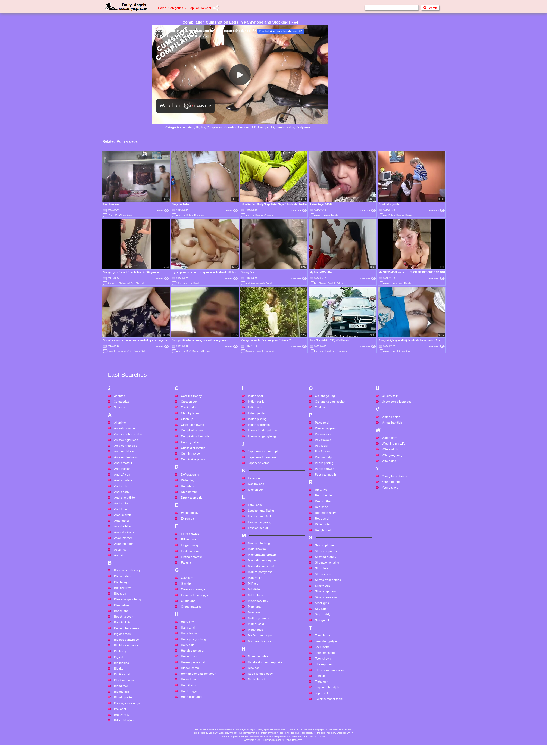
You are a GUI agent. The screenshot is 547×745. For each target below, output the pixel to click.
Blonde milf (121, 691)
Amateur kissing (125, 451)
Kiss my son (256, 484)
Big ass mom (123, 634)
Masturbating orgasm (262, 554)
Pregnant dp (323, 457)
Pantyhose (303, 127)
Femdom (244, 127)
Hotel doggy (189, 691)
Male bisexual (257, 549)
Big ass (259, 215)
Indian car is (256, 401)
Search (431, 8)
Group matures (191, 606)
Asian (327, 215)
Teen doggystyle (326, 641)
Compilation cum (192, 430)
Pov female (322, 451)
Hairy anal (188, 627)
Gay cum (187, 577)
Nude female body (260, 673)
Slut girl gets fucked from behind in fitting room (131, 272)
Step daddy (322, 614)
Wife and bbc (391, 449)
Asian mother (123, 538)
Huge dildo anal (191, 696)
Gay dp (186, 583)
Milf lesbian (255, 595)
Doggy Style (140, 351)
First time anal (190, 551)
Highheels (278, 127)
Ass (385, 215)
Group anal (188, 600)
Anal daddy (121, 491)
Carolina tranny (191, 396)
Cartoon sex (189, 401)
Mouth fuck (255, 629)
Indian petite (256, 413)
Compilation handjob (195, 436)
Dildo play (187, 480)
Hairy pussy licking (193, 639)
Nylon (290, 127)
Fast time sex (111, 204)
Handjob (263, 127)
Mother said (256, 624)
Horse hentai (189, 679)
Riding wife (322, 524)
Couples (268, 215)
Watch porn (389, 437)
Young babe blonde (395, 476)
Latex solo (255, 504)
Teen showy (323, 658)
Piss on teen (323, 434)
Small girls (322, 603)
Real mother (323, 501)
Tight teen (321, 681)
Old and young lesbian (330, 401)
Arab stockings (124, 532)
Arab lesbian (122, 526)
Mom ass (254, 612)
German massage (193, 589)
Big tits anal (122, 674)
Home (162, 8)
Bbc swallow (122, 587)
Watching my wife (393, 443)
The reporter (323, 664)
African (122, 215)
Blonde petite (123, 697)
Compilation (215, 127)
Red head (321, 507)
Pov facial (321, 445)
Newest (206, 8)
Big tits (200, 127)
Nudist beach (257, 679)
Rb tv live (321, 489)
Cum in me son (191, 453)
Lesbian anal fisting (261, 510)
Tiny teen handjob (327, 687)
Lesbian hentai (258, 528)
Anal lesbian (122, 468)
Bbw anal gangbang (127, 599)
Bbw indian (121, 605)
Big (315, 283)
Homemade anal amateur (198, 673)
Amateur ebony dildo (128, 434)
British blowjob (124, 720)
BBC (188, 351)
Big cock (140, 283)
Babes (189, 215)
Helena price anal (193, 662)
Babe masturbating (127, 570)
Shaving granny (325, 556)
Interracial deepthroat (262, 430)
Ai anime (120, 422)
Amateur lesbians (126, 457)
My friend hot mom (260, 641)
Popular (193, 8)
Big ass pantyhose (126, 639)
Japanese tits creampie (263, 451)
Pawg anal (322, 422)
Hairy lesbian (190, 633)
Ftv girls (186, 562)
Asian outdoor (123, 543)
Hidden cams (190, 668)
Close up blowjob (192, 424)
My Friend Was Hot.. (322, 272)
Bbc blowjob (122, 582)
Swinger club (323, 620)
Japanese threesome (262, 457)
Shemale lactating (327, 562)
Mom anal (254, 606)
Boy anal (120, 709)
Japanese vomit (258, 463)
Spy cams (321, 608)
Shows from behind (328, 580)
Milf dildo (254, 589)
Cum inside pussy (193, 459)
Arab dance (122, 520)
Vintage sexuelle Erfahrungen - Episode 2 (266, 340)
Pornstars (342, 351)
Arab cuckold (123, 515)
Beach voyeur (123, 616)
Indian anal (255, 396)
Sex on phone (324, 545)
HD (254, 127)
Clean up (187, 419)
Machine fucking (259, 543)
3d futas (119, 396)
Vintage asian (391, 416)
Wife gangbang (392, 455)
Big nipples (121, 662)
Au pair (119, 555)
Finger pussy (190, 545)
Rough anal (323, 530)
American (112, 283)
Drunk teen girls (191, 497)
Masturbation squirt (261, 566)
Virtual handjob (392, 422)
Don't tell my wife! (389, 204)
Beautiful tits (122, 622)
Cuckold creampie (193, 447)
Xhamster (161, 210)
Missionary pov (258, 600)
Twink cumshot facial (329, 699)
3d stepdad (121, 401)
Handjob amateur (192, 650)
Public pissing (324, 463)
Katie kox (254, 478)
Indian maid (256, 407)
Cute (129, 351)
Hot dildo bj (188, 685)
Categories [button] (175, 8)
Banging (270, 283)
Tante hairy (322, 635)
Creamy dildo (190, 442)
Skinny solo (322, 585)
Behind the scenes (126, 628)
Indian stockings (259, 424)
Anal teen (120, 509)
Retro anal (322, 518)
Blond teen (121, 686)
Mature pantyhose (260, 572)
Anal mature (122, 503)
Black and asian (124, 680)
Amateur (188, 127)
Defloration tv (190, 474)
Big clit (118, 657)
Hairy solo (187, 644)
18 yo (110, 215)
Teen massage (325, 652)
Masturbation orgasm (262, 560)
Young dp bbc (391, 481)
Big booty (120, 651)
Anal (247, 283)
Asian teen (121, 549)
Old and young (325, 396)
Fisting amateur (191, 556)
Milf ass (253, 583)
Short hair (321, 568)
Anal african (122, 474)
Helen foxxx (189, 656)
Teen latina (322, 647)
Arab (129, 215)
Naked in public (258, 656)
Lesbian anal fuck (260, 516)
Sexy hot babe (180, 204)
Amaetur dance (124, 428)
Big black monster (126, 645)
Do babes (187, 486)
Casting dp (188, 407)
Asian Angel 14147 (321, 204)
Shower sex (323, 574)
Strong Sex (247, 272)
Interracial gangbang (262, 436)
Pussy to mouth (325, 474)
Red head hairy (325, 512)
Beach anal (121, 610)
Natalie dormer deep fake (265, 662)
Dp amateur (189, 491)
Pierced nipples (325, 428)
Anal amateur (123, 463)
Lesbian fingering (259, 522)
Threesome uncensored (331, 670)
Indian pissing (257, 419)
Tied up (320, 675)
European (319, 351)
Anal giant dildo (124, 497)
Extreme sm (189, 518)
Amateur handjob (125, 445)
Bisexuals (199, 215)
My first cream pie (260, 635)
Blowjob (335, 215)
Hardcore (330, 351)
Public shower (324, 468)
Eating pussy (189, 512)
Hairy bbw (187, 621)
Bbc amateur (122, 576)
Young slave (390, 487)
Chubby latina (190, 413)
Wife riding (389, 460)
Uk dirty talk (390, 396)
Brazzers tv (121, 714)
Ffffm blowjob (190, 533)
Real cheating (324, 495)
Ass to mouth (258, 283)
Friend (340, 283)
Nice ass (253, 668)
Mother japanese (259, 618)
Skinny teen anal (326, 597)
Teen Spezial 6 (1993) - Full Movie (330, 340)
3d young (120, 407)
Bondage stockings (127, 703)
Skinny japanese (326, 591)
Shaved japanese (326, 551)
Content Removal (298, 736)
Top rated (321, 693)
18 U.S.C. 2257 (317, 736)
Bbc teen (120, 593)
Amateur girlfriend (126, 440)
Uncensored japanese (397, 401)
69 (116, 215)
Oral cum (321, 407)
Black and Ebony (201, 351)
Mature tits (255, 577)
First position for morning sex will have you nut (200, 340)
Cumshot (230, 127)
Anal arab (120, 486)
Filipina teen (189, 539)
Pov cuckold (323, 440)
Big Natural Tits (126, 283)
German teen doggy (194, 595)
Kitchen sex (255, 489)
